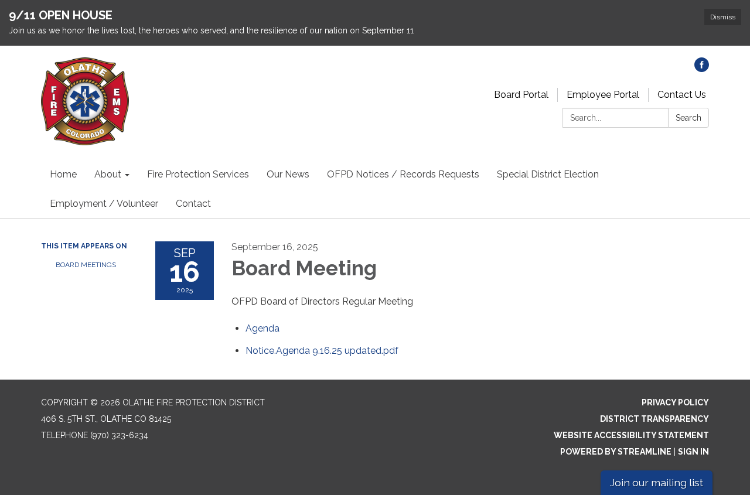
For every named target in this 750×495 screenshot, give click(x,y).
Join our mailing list (656, 482)
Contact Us (681, 94)
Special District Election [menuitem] (548, 174)
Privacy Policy (675, 402)
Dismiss (722, 17)
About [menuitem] (107, 174)
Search (688, 117)
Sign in (693, 451)
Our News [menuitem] (288, 174)
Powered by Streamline (615, 451)
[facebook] (701, 68)
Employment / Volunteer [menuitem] (104, 203)
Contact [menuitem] (193, 203)
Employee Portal (603, 94)
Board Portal (521, 94)
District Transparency (654, 419)
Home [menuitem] (63, 174)
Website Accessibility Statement (631, 435)
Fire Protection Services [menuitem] (198, 174)
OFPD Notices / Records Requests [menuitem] (403, 174)
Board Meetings (86, 265)
